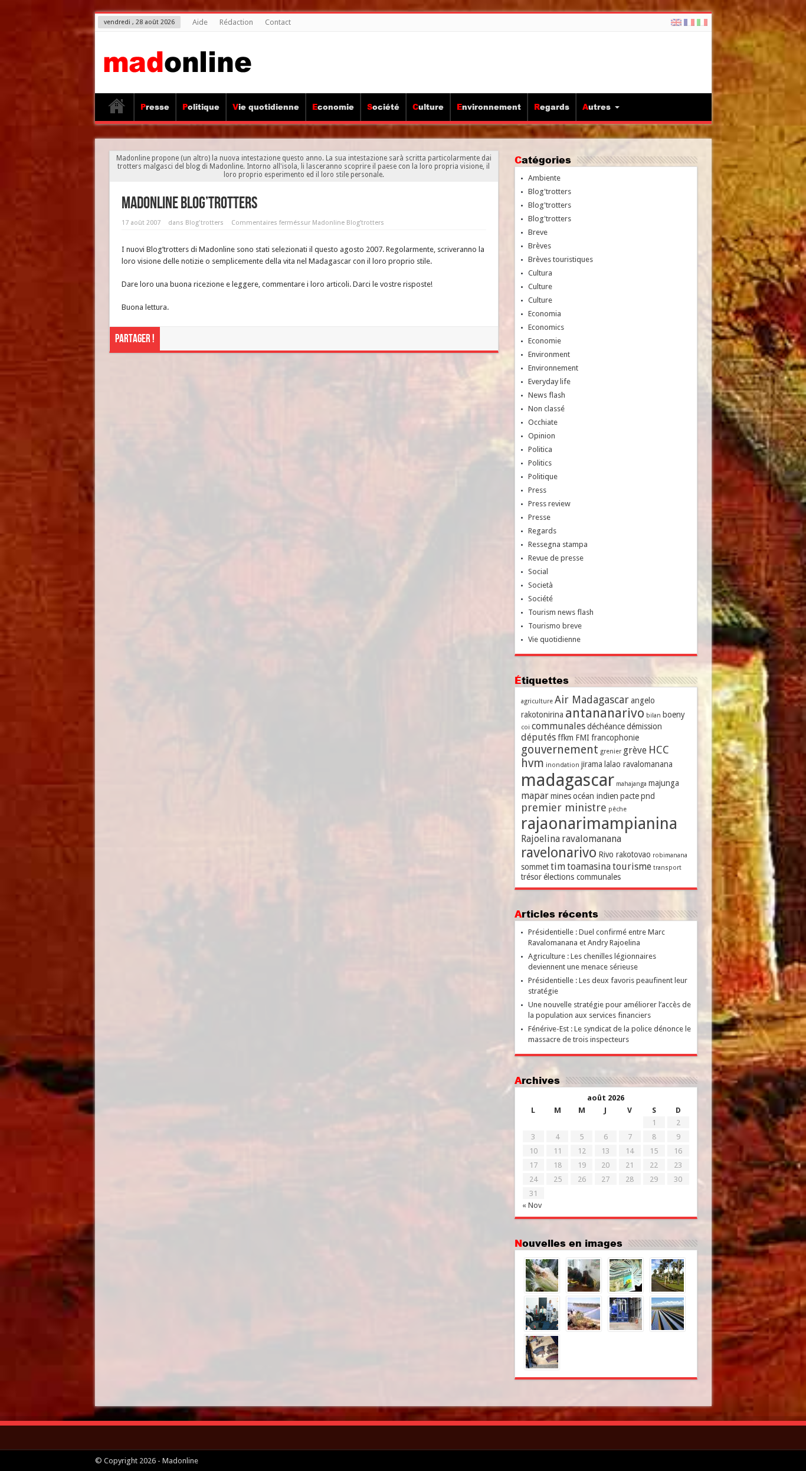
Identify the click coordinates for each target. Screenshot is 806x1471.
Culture (428, 106)
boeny (674, 714)
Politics (540, 462)
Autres (596, 106)
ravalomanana (591, 838)
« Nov (532, 1205)
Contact (278, 22)
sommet (535, 867)
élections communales (582, 877)
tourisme (631, 866)
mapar (535, 795)
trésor (531, 877)
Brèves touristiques (560, 259)
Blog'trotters (204, 223)
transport (667, 868)
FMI (582, 737)
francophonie (615, 737)
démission (644, 726)
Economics (546, 327)
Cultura (540, 272)
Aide (200, 22)
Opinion (541, 435)
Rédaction (236, 22)
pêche (617, 809)
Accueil (117, 108)
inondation (562, 765)
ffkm (566, 737)
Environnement (489, 106)
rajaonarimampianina (599, 823)
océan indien (595, 796)
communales (558, 726)
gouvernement (559, 749)
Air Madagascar (592, 699)
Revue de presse (556, 557)
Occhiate (543, 422)
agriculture (537, 701)
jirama (591, 764)
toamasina (589, 866)
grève (635, 750)
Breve (538, 232)
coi (525, 727)
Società (540, 585)
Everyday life (549, 381)
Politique (200, 106)
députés (538, 737)
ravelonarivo (559, 852)
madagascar (567, 780)
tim (558, 866)
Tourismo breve (555, 625)
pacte (629, 796)
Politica (540, 449)
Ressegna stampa (558, 544)
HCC (658, 749)
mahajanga (631, 784)
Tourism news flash (561, 612)
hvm (532, 763)
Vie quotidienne (265, 106)
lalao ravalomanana (638, 764)
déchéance (606, 726)
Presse (154, 106)
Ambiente (544, 177)
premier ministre (564, 807)
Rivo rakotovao (624, 854)
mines (561, 796)
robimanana (670, 855)
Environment (549, 354)
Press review (549, 503)
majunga (663, 783)
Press (537, 490)
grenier (610, 751)
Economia (544, 313)
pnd (648, 796)
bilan (653, 715)
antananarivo (604, 713)
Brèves (539, 245)
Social (538, 571)
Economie (333, 106)
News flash (546, 395)
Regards (551, 106)
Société (383, 106)
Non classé (546, 408)
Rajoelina (540, 838)
